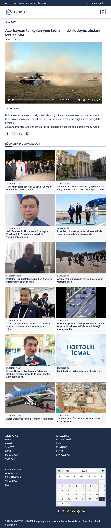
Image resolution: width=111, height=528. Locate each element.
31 (69, 503)
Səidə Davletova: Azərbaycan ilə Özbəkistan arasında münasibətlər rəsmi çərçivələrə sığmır (28, 326)
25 (76, 499)
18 (76, 494)
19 (83, 494)
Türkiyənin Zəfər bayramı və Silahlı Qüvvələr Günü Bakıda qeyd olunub (29, 188)
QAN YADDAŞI (63, 455)
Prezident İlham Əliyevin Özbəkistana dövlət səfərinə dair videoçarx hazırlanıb (80, 232)
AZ (88, 3)
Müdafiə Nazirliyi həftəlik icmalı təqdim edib (79, 371)
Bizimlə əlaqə (13, 469)
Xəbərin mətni (12, 108)
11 (76, 490)
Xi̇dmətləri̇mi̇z (13, 477)
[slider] (31, 99)
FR (103, 3)
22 (103, 494)
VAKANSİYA (11, 481)
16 (61, 494)
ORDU (8, 451)
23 (61, 499)
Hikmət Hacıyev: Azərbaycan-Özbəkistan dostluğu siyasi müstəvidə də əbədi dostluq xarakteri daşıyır (28, 374)
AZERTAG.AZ (11, 436)
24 (69, 499)
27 (90, 499)
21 (97, 494)
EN (95, 3)
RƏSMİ (8, 443)
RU (92, 3)
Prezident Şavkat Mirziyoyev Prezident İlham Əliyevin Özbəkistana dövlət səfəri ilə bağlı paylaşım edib (80, 326)
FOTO (8, 439)
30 (61, 503)
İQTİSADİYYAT (63, 436)
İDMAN (59, 443)
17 (69, 494)
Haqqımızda (11, 473)
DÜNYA (59, 451)
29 (103, 499)
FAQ (7, 485)
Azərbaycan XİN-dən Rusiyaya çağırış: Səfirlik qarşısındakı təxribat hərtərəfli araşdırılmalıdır (80, 188)
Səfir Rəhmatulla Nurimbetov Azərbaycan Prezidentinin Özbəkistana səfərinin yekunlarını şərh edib (27, 234)
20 (90, 494)
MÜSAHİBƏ (61, 447)
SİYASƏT (10, 22)
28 (97, 499)
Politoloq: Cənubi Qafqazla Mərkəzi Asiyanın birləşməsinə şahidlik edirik (29, 280)
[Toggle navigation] (102, 11)
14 (97, 490)
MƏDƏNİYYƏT (12, 455)
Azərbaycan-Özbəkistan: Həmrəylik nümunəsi (29, 418)
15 (103, 490)
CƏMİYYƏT (10, 459)
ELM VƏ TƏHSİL (64, 439)
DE (99, 3)
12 (83, 490)
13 (90, 490)
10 (69, 490)
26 (83, 499)
